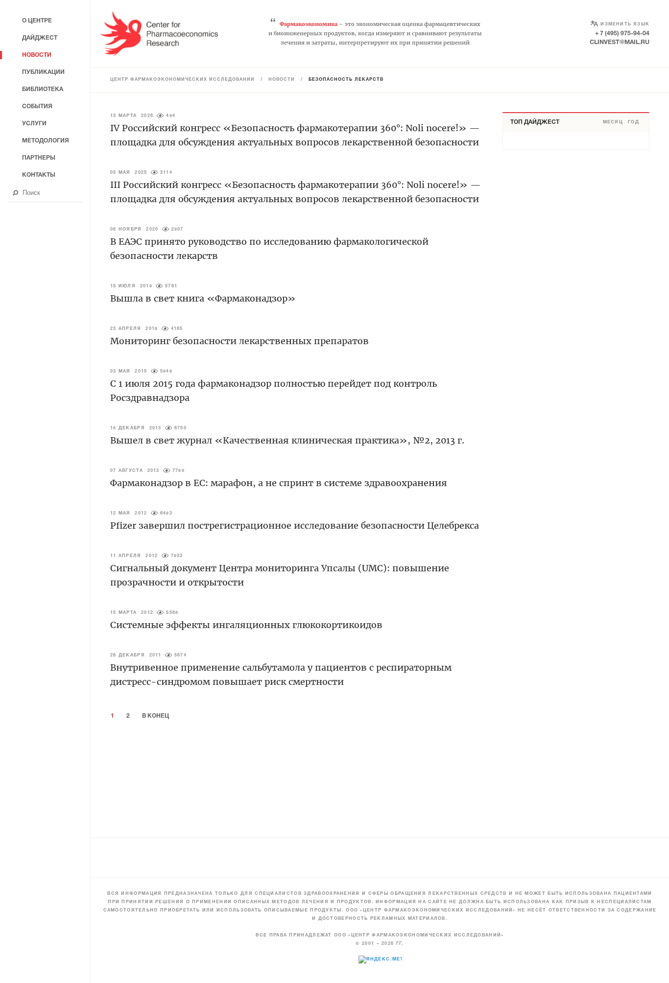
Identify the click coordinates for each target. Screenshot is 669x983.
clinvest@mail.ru (619, 42)
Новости (281, 80)
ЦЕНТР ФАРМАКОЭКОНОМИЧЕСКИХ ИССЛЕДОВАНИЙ (182, 80)
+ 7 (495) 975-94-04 (622, 33)
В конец (155, 716)
